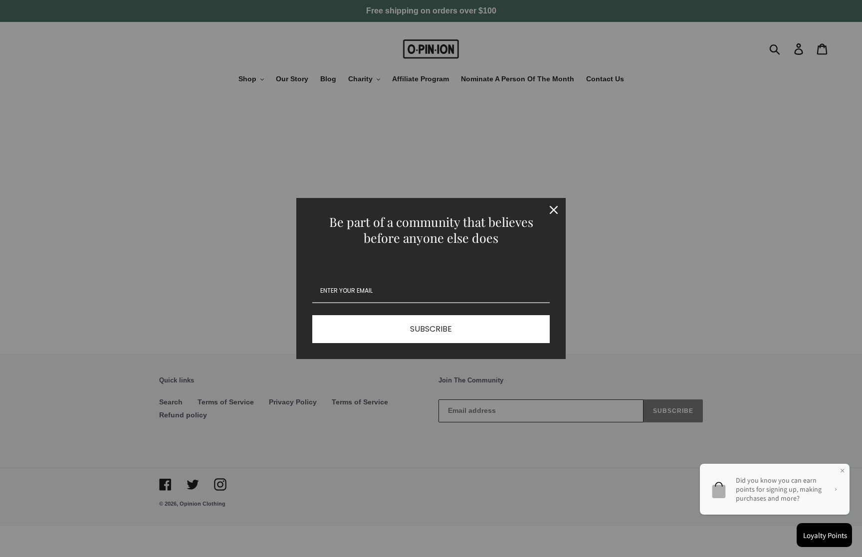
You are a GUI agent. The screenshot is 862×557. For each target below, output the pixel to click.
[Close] (554, 210)
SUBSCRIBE (431, 329)
